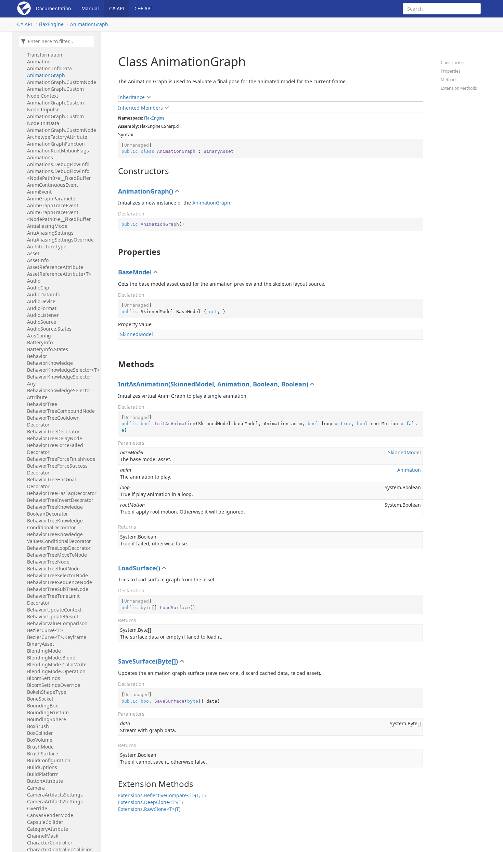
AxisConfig (39, 335)
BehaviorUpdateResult (52, 616)
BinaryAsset (40, 644)
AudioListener (43, 315)
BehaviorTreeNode (48, 561)
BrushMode (40, 746)
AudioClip (38, 287)
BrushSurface (42, 753)
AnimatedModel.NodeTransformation (52, 51)
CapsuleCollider (45, 822)
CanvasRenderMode (50, 815)
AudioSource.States (49, 328)
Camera (36, 788)
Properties (451, 71)
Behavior (37, 356)
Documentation (53, 8)
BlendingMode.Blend (51, 657)
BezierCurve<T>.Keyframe (56, 637)
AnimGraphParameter (52, 198)
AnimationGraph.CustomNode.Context (55, 92)
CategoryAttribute (47, 829)
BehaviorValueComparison (57, 623)
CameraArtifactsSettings (55, 794)
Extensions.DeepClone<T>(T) (150, 802)
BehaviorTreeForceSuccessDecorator (57, 469)
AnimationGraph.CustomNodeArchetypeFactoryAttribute (61, 133)
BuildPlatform (43, 774)
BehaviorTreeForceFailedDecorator (55, 448)
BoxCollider (40, 733)
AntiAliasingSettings (50, 233)
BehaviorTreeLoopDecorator (59, 548)
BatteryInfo (40, 342)
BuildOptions (42, 767)
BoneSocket (40, 698)
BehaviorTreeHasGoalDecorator (51, 483)
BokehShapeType (46, 692)
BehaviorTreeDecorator (53, 431)
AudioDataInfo (43, 294)
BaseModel (135, 272)
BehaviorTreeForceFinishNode (61, 459)
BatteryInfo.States (47, 349)
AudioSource (41, 322)
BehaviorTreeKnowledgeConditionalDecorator (55, 524)
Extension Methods (459, 88)
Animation (39, 61)
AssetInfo (38, 260)
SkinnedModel (136, 334)
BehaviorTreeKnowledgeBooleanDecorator (55, 510)
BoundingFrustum (48, 712)
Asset (33, 253)
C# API (116, 8)
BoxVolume (39, 740)
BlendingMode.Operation (56, 671)
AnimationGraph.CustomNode (61, 82)
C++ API (143, 8)
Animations (40, 157)
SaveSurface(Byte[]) (148, 661)
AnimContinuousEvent (52, 185)
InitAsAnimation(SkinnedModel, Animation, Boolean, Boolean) (213, 384)
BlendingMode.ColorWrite (57, 664)
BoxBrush (38, 726)
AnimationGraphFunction (56, 143)
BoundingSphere (46, 719)
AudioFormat (41, 308)
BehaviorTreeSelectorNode (57, 575)
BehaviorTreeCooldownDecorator (53, 421)
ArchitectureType (46, 246)
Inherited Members (140, 107)
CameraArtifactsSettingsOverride (55, 805)
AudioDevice (41, 301)
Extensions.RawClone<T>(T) (149, 809)
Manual (90, 8)
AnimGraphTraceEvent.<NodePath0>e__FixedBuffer (59, 215)
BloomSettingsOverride (53, 685)
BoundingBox (42, 705)
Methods (449, 80)
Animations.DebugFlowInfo (58, 164)
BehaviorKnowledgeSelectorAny (59, 380)
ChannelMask (42, 835)
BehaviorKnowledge (50, 363)
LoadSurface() (139, 568)
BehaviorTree (42, 404)
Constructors (453, 62)
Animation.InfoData (49, 68)
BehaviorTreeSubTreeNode (57, 589)
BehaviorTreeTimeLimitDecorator (53, 599)
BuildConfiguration (48, 760)
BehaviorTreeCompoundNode (61, 411)
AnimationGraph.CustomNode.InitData (55, 119)
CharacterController (50, 842)
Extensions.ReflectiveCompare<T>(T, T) (162, 795)
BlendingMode (44, 650)
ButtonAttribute (45, 781)
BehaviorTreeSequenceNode (59, 582)
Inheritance (131, 97)
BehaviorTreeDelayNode (54, 438)
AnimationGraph (89, 24)
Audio (33, 280)
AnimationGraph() (145, 191)
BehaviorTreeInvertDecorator (60, 500)
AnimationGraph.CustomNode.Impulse (55, 106)
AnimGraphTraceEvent (52, 205)
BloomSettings (43, 678)
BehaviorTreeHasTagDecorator (61, 493)
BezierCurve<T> (45, 630)
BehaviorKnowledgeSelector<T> (62, 370)
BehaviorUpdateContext (54, 609)
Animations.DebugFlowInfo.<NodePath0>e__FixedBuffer (59, 174)
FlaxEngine (51, 24)
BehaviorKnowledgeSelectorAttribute (59, 393)
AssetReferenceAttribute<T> (59, 274)
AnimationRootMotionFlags (58, 150)
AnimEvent (39, 191)
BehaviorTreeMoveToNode (57, 555)
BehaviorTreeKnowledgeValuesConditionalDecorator (59, 537)
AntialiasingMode (47, 226)
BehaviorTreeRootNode (53, 568)
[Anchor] (114, 170)
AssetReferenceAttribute (55, 267)
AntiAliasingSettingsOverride (60, 239)
